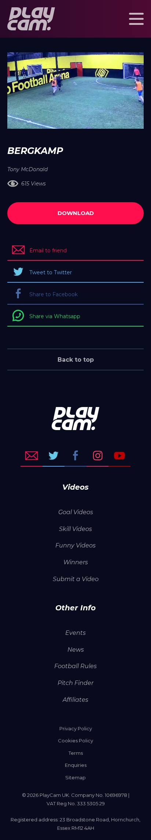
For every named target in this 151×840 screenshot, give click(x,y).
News (75, 649)
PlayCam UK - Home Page (31, 18)
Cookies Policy (75, 740)
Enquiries (75, 765)
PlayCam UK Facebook (75, 456)
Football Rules (75, 666)
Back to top (76, 359)
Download (76, 213)
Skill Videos (75, 529)
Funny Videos (75, 545)
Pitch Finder (75, 682)
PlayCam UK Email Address (32, 456)
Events (75, 632)
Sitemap (75, 777)
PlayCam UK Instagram (97, 456)
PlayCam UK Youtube (119, 456)
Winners (75, 562)
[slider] (55, 119)
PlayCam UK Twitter (54, 456)
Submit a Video (76, 579)
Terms (76, 753)
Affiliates (75, 699)
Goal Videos (75, 512)
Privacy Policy (75, 728)
